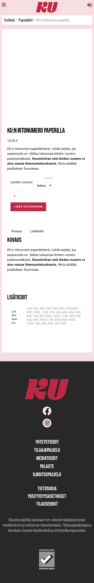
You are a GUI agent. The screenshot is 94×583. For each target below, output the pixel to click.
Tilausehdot (47, 504)
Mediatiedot (47, 458)
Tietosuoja (47, 488)
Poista (48, 178)
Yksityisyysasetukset (47, 496)
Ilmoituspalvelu (47, 474)
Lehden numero (21, 182)
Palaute (47, 466)
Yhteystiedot (47, 442)
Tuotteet (9, 20)
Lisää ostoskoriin (28, 206)
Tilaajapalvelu (47, 450)
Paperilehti (26, 20)
